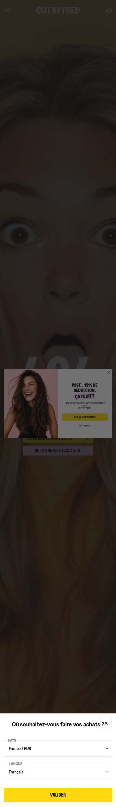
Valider (58, 794)
